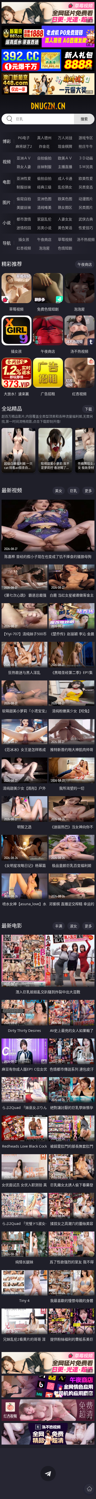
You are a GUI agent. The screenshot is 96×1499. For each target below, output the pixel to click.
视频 (7, 162)
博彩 (7, 141)
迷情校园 (24, 227)
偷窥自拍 (24, 198)
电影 (7, 182)
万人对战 (65, 137)
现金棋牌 (65, 146)
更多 (88, 490)
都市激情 (24, 219)
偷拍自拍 (44, 178)
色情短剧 (65, 248)
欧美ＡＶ (65, 158)
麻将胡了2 (24, 146)
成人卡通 (65, 178)
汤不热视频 (86, 239)
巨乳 (73, 490)
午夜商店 (44, 239)
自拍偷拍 (44, 158)
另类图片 (86, 207)
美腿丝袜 (24, 207)
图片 (7, 202)
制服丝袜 (24, 187)
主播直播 (65, 166)
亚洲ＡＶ (24, 158)
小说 (7, 223)
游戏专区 (86, 137)
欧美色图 (65, 198)
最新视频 (12, 490)
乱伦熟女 (65, 187)
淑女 (73, 926)
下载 (88, 409)
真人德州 (44, 137)
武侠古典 (86, 219)
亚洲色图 (44, 198)
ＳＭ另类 (86, 166)
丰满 (58, 926)
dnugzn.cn (48, 106)
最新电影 (12, 925)
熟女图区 (65, 207)
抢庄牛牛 (86, 146)
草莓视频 (65, 239)
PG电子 (24, 137)
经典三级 (44, 187)
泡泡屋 (44, 248)
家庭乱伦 (44, 219)
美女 (58, 490)
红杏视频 (24, 248)
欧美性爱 (86, 178)
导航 (7, 243)
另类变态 (86, 187)
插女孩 (23, 239)
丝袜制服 (44, 166)
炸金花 (44, 146)
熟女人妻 (24, 166)
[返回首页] (89, 1489)
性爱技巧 (86, 227)
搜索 (84, 118)
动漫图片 (86, 198)
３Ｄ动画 (86, 158)
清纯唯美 (44, 207)
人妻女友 (65, 219)
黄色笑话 (65, 227)
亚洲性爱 (24, 178)
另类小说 (44, 227)
